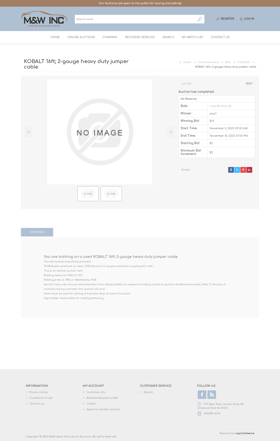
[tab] (37, 232)
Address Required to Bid (102, 398)
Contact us (37, 403)
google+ (249, 170)
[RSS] (211, 394)
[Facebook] (202, 394)
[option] (88, 193)
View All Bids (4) (220, 106)
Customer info (96, 392)
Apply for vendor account (103, 409)
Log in (249, 18)
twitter (237, 170)
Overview (37, 232)
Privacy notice (39, 392)
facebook (231, 170)
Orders (91, 403)
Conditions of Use (41, 398)
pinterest (243, 170)
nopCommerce (244, 433)
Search (200, 19)
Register (227, 18)
